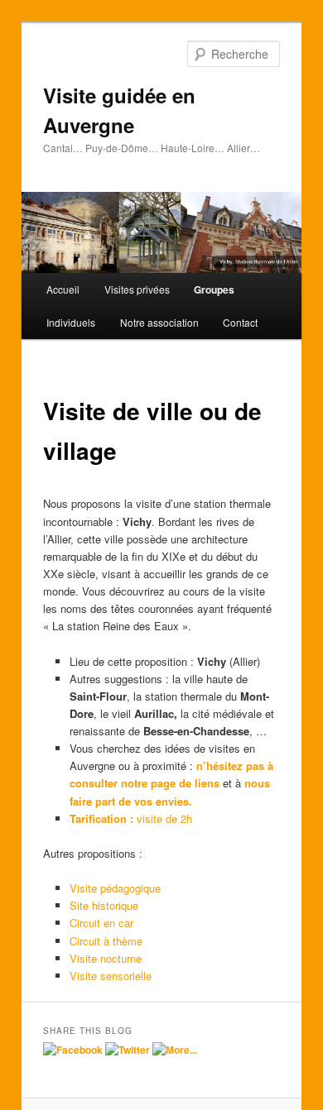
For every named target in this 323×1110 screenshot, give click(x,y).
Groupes (214, 289)
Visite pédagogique (115, 888)
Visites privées (137, 289)
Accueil (63, 289)
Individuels (70, 322)
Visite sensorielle (111, 975)
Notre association (159, 322)
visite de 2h (131, 818)
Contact (240, 322)
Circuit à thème (106, 941)
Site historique (104, 905)
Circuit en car (101, 923)
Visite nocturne (106, 958)
